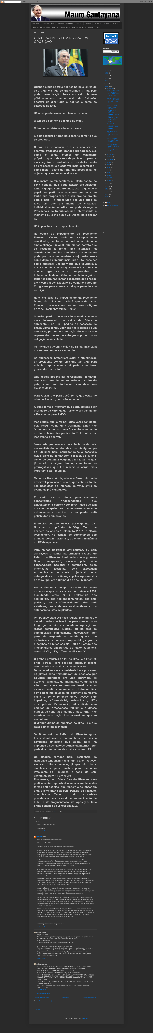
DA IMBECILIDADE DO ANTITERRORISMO (112, 133)
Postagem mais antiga (89, 997)
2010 (107, 194)
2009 (107, 197)
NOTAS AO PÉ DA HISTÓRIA (41, 27)
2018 (107, 78)
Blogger (85, 1018)
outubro (109, 157)
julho (108, 164)
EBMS (109, 202)
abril (108, 172)
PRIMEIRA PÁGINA (94, 27)
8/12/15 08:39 (41, 830)
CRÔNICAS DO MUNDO (65, 24)
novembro (110, 154)
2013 (107, 186)
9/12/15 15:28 (41, 958)
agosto (109, 162)
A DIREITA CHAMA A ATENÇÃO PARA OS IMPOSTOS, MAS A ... (113, 100)
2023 (107, 70)
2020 (107, 73)
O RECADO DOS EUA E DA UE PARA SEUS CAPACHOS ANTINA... (112, 109)
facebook (38, 1010)
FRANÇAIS (97, 24)
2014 (107, 184)
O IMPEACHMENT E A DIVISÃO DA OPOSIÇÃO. (112, 140)
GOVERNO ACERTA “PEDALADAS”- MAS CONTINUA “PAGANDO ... (113, 93)
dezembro (110, 88)
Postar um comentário (43, 994)
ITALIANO (115, 24)
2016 (107, 83)
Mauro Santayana (112, 205)
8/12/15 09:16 (41, 926)
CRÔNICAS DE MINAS (49, 24)
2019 (107, 75)
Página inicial (66, 997)
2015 (107, 86)
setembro (110, 159)
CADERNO (35, 24)
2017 (107, 81)
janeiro (109, 180)
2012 (107, 189)
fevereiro (110, 178)
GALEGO (106, 24)
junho (109, 167)
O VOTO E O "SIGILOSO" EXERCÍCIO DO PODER (112, 126)
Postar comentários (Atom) (47, 1001)
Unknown (39, 836)
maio (108, 170)
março (109, 175)
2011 (107, 191)
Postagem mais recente (41, 997)
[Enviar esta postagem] (60, 811)
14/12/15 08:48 (41, 990)
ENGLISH (79, 24)
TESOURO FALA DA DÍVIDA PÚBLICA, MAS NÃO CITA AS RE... (113, 118)
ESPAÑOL (88, 24)
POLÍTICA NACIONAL (79, 27)
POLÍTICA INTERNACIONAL (61, 27)
